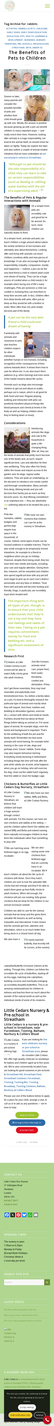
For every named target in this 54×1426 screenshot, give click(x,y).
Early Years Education (34, 32)
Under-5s (37, 47)
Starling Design (33, 1422)
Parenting (11, 43)
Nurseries (29, 40)
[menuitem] (46, 6)
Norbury (8, 1090)
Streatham (18, 47)
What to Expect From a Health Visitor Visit (21, 1315)
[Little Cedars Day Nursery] (22, 6)
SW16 (28, 47)
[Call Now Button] (47, 1419)
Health (30, 36)
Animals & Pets (26, 28)
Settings (39, 1415)
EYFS (22, 36)
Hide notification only (20, 1415)
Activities (11, 28)
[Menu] (46, 6)
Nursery (40, 40)
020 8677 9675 (11, 1200)
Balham (41, 1086)
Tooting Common (26, 1086)
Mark (35, 1142)
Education (13, 36)
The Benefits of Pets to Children (27, 55)
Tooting (8, 1082)
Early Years (13, 32)
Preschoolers (41, 43)
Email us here (10, 1204)
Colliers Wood (24, 1090)
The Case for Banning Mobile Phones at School (22, 1320)
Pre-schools (25, 43)
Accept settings (27, 1407)
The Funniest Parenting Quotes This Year (20, 1309)
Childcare (41, 28)
